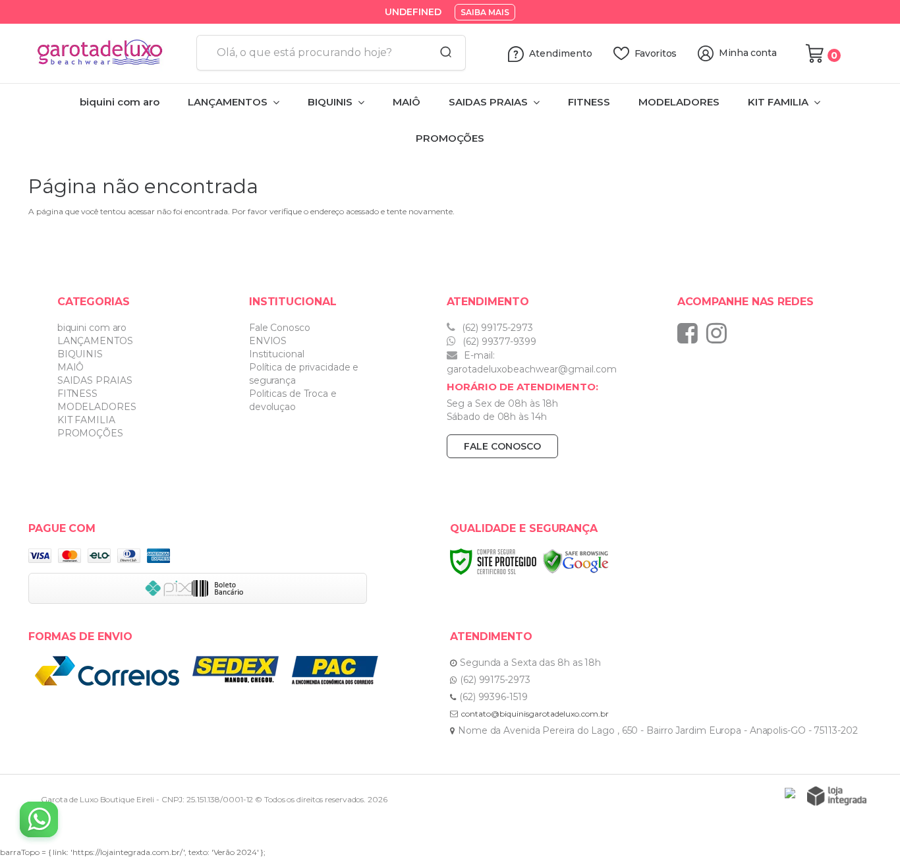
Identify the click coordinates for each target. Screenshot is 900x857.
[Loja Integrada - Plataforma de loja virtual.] (837, 796)
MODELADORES (96, 407)
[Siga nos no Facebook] (690, 332)
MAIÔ (70, 367)
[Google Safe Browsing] (576, 561)
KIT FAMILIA (86, 420)
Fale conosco (502, 446)
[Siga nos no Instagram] (719, 332)
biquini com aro (92, 328)
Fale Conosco (279, 328)
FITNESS (77, 393)
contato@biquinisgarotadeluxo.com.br (535, 714)
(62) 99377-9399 (498, 341)
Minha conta (748, 53)
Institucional (276, 354)
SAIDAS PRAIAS (94, 380)
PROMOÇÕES (90, 433)
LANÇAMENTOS (95, 341)
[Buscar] (441, 53)
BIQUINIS (80, 354)
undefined (413, 12)
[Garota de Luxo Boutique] (107, 53)
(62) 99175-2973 (496, 328)
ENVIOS (268, 341)
